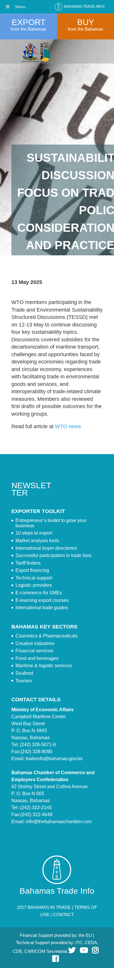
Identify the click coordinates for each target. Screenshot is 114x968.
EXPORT (28, 22)
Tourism (23, 680)
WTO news (68, 426)
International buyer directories (46, 548)
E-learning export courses (42, 600)
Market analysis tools (37, 540)
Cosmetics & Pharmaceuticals (46, 635)
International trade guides (41, 607)
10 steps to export (33, 532)
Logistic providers (33, 585)
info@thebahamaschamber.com (58, 821)
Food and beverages (36, 658)
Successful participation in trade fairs (53, 555)
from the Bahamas (28, 29)
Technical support (33, 577)
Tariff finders (28, 563)
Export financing (32, 570)
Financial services (34, 650)
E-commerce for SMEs (38, 592)
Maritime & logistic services (43, 665)
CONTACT (63, 914)
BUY (85, 22)
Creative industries (34, 643)
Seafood (24, 673)
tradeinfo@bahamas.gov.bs (54, 758)
